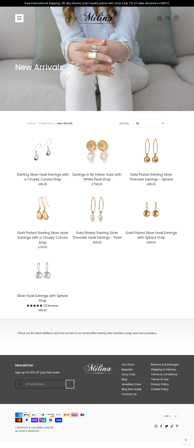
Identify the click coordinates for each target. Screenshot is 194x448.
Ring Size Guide (132, 389)
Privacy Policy (160, 384)
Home (31, 123)
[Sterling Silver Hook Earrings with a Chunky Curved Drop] (42, 151)
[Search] (168, 18)
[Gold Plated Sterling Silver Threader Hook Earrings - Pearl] (97, 209)
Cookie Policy (159, 389)
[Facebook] (161, 426)
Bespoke (127, 369)
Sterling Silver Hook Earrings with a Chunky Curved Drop (43, 177)
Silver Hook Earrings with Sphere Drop (42, 298)
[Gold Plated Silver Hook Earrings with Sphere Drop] (151, 209)
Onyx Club (128, 374)
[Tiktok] (172, 426)
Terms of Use (160, 379)
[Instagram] (156, 426)
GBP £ (167, 416)
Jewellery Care (131, 384)
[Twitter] (166, 426)
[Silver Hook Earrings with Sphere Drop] (42, 272)
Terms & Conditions (164, 374)
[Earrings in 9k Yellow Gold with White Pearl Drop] (97, 151)
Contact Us (129, 394)
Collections (46, 123)
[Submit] (70, 384)
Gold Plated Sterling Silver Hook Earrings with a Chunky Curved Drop (42, 237)
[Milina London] (97, 18)
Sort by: (124, 123)
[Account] (159, 18)
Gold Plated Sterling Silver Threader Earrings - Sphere (151, 177)
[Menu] (19, 18)
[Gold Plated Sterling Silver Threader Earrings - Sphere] (151, 151)
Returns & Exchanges (165, 364)
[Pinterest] (177, 426)
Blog (124, 379)
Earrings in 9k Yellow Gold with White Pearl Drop (97, 177)
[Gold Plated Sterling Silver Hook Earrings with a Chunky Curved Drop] (42, 209)
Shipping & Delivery (163, 369)
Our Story (128, 364)
